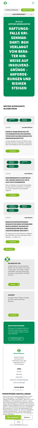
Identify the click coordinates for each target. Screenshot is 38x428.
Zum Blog (13, 284)
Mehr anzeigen (9, 249)
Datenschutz (19, 377)
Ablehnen (27, 417)
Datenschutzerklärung (15, 425)
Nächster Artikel (27, 10)
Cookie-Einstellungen (19, 382)
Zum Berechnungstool (16, 339)
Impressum (19, 374)
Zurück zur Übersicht (12, 10)
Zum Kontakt (13, 315)
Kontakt (19, 371)
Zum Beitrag (12, 151)
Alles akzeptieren (13, 417)
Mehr (18, 422)
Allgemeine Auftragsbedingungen (19, 380)
